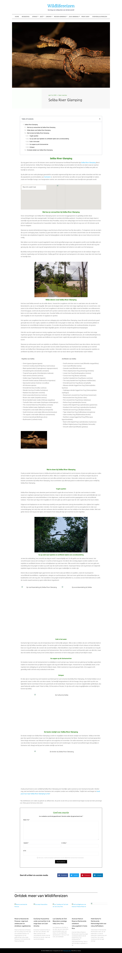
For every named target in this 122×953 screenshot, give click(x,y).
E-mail (64, 843)
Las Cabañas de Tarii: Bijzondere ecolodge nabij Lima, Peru (60, 921)
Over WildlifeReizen (99, 16)
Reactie (26, 820)
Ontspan (32, 147)
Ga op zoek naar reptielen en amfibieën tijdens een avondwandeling (49, 139)
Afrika (34, 16)
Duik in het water (34, 141)
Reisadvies (25, 16)
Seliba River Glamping (31, 124)
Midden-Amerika (60, 16)
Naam (26, 843)
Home (17, 16)
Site (24, 850)
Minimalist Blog (67, 950)
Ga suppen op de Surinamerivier (39, 144)
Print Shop (85, 16)
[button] (99, 119)
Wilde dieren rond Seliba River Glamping (39, 130)
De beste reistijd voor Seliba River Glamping (40, 150)
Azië (41, 16)
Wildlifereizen (61, 5)
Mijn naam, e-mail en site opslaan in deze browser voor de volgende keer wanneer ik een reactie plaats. (61, 857)
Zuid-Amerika (74, 16)
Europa (48, 16)
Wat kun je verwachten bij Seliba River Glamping (41, 127)
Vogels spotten (34, 136)
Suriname (47, 177)
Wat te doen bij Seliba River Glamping (38, 133)
